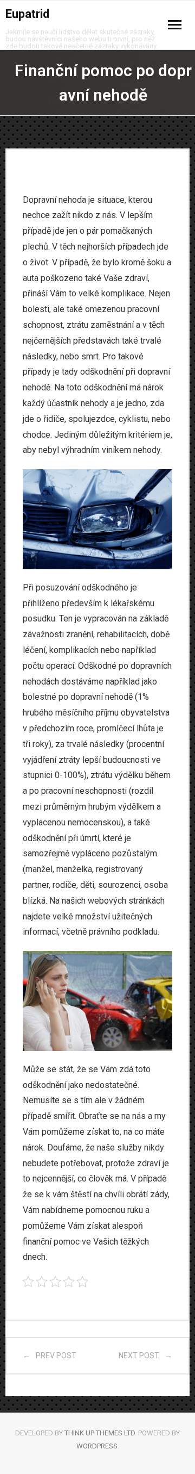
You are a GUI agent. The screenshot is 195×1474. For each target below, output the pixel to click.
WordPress (97, 1446)
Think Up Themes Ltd (99, 1433)
